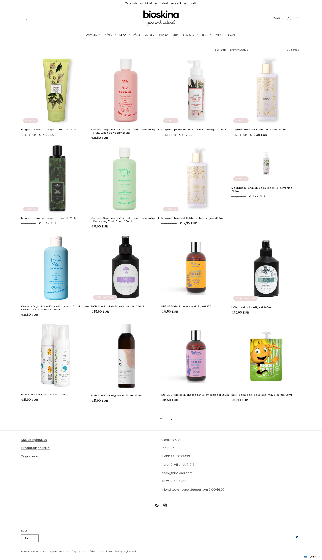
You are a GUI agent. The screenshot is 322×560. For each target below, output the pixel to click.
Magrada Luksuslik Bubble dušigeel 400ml (258, 129)
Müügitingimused (34, 440)
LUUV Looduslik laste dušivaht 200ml (44, 394)
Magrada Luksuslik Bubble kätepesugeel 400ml (192, 218)
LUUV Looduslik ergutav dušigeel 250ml (116, 395)
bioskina (36, 551)
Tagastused (30, 456)
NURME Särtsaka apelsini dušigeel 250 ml (188, 306)
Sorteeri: (220, 50)
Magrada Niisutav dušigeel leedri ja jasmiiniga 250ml (262, 189)
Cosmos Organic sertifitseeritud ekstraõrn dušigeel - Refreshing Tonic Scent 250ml (125, 220)
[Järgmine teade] (299, 3)
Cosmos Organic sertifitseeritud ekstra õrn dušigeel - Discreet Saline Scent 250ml (55, 308)
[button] (25, 18)
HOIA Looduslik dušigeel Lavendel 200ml (117, 306)
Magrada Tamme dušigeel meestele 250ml (49, 218)
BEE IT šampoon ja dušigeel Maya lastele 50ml (261, 395)
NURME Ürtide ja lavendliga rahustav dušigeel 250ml (195, 395)
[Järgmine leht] (171, 419)
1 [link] (150, 419)
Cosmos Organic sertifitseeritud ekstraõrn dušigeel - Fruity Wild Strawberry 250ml (125, 131)
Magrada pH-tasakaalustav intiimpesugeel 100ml (193, 129)
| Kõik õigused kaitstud (55, 551)
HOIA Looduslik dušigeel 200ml (251, 307)
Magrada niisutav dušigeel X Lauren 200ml (49, 129)
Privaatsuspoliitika (35, 448)
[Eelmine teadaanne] (22, 3)
